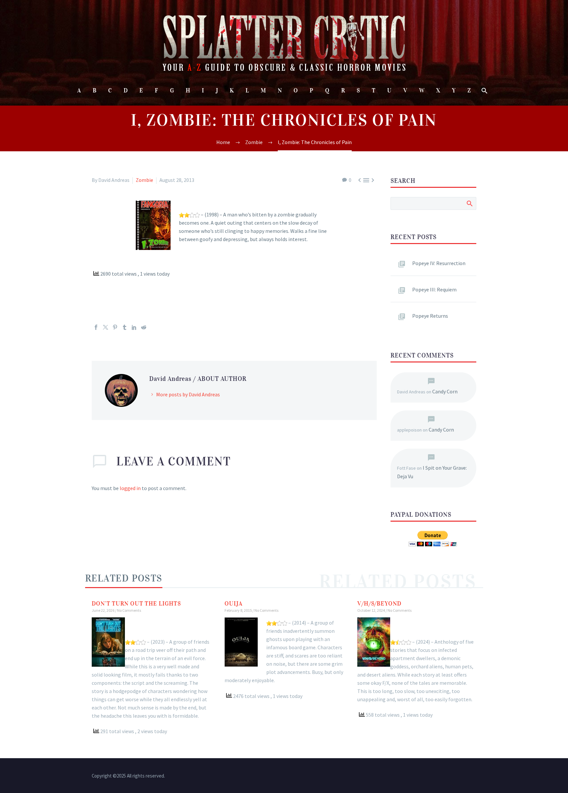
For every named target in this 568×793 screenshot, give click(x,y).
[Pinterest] (115, 327)
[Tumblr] (124, 327)
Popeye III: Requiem (434, 289)
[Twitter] (105, 327)
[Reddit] (143, 327)
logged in (130, 488)
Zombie (144, 180)
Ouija (234, 603)
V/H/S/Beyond (379, 603)
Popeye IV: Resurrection (438, 263)
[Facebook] (96, 327)
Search (469, 203)
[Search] (484, 91)
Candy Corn (445, 391)
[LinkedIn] (134, 327)
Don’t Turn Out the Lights (136, 603)
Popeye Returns (430, 315)
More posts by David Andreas (188, 394)
